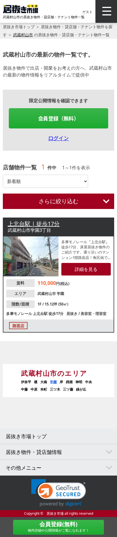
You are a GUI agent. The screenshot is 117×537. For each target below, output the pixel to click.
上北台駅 (41, 313)
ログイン (58, 138)
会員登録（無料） (58, 118)
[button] (58, 492)
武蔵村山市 (23, 34)
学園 (60, 293)
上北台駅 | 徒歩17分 (34, 224)
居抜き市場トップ (19, 26)
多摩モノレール (19, 313)
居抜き (72, 313)
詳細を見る (86, 269)
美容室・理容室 (93, 313)
